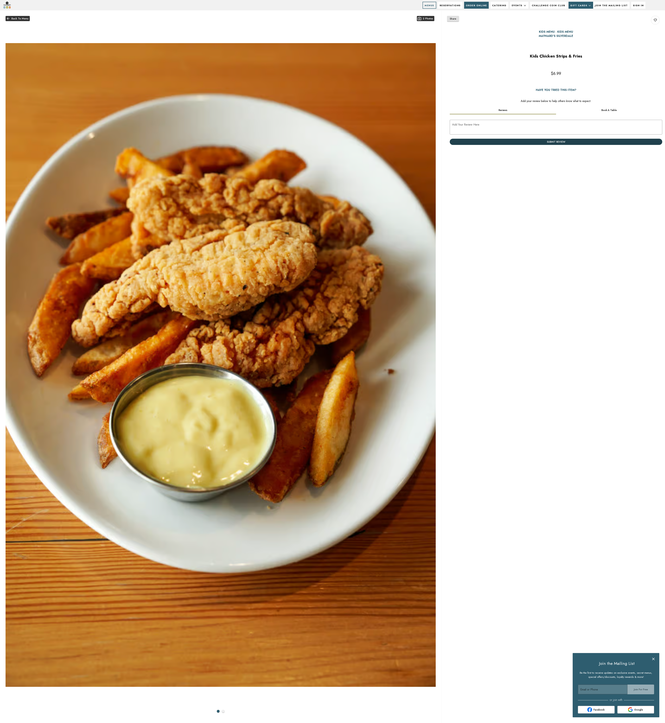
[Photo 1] (218, 711)
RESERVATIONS (450, 5)
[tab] (503, 110)
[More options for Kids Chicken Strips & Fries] (655, 20)
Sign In (638, 5)
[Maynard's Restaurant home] (18, 5)
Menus (429, 5)
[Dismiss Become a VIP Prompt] (653, 659)
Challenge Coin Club (548, 5)
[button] (519, 5)
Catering (499, 5)
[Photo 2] (223, 711)
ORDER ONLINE (476, 5)
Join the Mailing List (611, 5)
